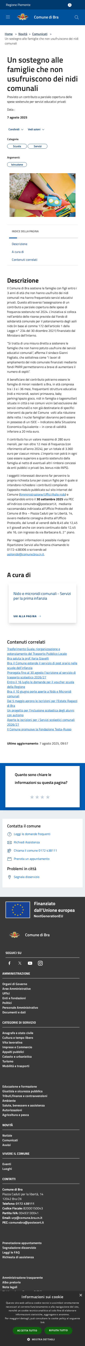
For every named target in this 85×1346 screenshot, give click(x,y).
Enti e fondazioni (14, 998)
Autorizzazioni (12, 1110)
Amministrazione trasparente (22, 1277)
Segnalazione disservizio (19, 1247)
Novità (22, 33)
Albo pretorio (11, 1282)
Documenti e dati (14, 1012)
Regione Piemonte (18, 4)
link (42, 1322)
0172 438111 (25, 1203)
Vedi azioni (34, 129)
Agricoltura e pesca (15, 1114)
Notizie (7, 1135)
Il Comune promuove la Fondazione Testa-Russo (39, 729)
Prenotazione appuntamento (22, 1243)
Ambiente (9, 1100)
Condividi (14, 129)
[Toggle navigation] (8, 17)
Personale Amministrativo (20, 1007)
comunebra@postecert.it (26, 1222)
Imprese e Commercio (17, 1047)
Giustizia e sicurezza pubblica (22, 1091)
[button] (42, 1339)
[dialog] (42, 1318)
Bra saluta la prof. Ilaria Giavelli (28, 658)
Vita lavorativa (12, 1042)
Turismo (7, 1061)
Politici (7, 1002)
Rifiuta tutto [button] (58, 1330)
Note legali (9, 1287)
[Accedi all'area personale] (70, 5)
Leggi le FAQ (11, 1252)
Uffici (6, 993)
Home (9, 33)
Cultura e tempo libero (17, 1037)
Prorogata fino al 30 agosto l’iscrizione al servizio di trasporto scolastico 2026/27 (41, 675)
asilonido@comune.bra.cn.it (25, 554)
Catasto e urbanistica (17, 1056)
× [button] (80, 1295)
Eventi (6, 1164)
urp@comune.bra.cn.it (26, 1217)
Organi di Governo (14, 984)
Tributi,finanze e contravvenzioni (24, 1095)
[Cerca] (76, 17)
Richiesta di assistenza (18, 1257)
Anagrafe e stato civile (17, 1033)
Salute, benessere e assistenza (23, 1105)
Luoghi (7, 1168)
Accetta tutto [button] (27, 1330)
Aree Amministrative (16, 988)
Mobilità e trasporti (15, 1066)
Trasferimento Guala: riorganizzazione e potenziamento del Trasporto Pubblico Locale (37, 651)
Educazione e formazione (19, 1086)
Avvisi (6, 1144)
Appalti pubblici (13, 1051)
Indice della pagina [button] (25, 231)
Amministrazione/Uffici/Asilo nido (42, 494)
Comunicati (39, 33)
